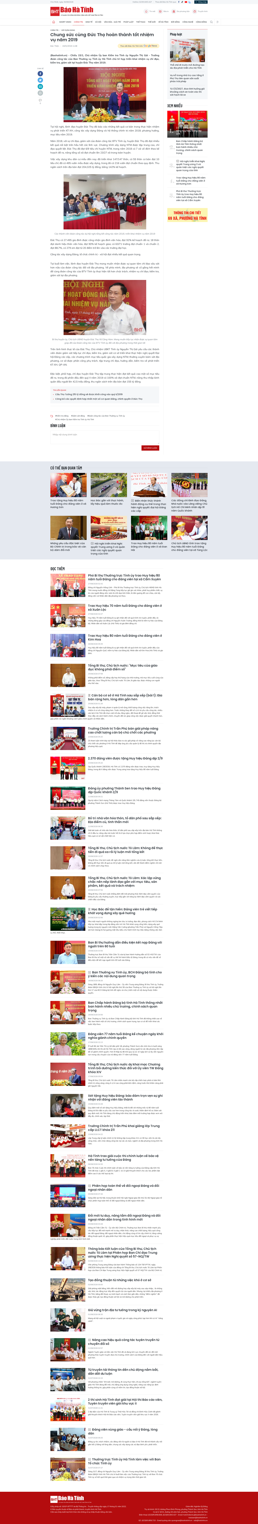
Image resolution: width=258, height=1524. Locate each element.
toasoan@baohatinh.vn (198, 1517)
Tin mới (152, 11)
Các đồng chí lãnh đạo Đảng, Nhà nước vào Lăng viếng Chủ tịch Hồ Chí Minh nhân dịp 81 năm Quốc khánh (189, 505)
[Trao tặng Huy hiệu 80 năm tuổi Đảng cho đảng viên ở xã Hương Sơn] (68, 485)
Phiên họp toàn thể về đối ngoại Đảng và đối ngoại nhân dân (123, 1188)
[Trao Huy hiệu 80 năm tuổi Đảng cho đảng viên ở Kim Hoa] (67, 645)
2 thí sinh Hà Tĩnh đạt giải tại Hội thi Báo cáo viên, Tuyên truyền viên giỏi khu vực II (125, 1402)
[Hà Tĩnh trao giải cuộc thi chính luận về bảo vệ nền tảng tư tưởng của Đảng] (67, 1165)
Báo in (166, 11)
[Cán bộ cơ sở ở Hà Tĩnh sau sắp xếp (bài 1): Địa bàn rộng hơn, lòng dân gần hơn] (67, 705)
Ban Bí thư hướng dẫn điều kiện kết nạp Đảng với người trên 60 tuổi (125, 944)
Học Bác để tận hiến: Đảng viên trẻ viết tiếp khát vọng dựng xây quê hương (122, 911)
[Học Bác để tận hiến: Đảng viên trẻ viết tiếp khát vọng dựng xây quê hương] (67, 919)
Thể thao (140, 22)
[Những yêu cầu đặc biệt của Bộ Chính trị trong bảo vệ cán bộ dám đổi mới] (68, 528)
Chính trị (78, 22)
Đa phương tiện (183, 11)
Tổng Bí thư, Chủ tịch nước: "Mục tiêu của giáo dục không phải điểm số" (122, 667)
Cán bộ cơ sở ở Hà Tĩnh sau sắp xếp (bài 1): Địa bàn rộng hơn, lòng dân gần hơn (125, 697)
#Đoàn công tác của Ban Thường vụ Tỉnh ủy (106, 416)
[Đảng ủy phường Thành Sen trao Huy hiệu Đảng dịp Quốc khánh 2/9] (67, 798)
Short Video (65, 22)
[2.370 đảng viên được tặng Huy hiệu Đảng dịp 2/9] (67, 768)
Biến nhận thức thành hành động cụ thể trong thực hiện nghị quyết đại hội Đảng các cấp (148, 506)
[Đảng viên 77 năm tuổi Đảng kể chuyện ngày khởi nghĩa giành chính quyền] (67, 1044)
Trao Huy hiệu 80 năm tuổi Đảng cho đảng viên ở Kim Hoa (125, 638)
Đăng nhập (202, 2)
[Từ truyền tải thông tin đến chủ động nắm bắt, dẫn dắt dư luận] (67, 1379)
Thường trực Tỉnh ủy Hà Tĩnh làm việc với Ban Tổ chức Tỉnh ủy (124, 1461)
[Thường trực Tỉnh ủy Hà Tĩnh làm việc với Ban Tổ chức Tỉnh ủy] (67, 1469)
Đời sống (175, 22)
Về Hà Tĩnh (163, 22)
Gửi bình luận (150, 448)
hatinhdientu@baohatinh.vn (194, 1515)
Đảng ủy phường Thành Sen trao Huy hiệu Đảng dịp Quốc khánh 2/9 (124, 790)
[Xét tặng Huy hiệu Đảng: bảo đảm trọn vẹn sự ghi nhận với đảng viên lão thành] (67, 1105)
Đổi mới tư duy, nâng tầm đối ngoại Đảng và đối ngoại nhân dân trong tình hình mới (124, 1217)
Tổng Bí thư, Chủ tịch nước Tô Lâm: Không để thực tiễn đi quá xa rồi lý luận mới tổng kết (125, 850)
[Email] (40, 86)
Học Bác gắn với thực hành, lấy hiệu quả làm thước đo (107, 502)
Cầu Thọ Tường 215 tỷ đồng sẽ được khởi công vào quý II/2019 (89, 394)
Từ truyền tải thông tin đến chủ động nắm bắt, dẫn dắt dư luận (123, 1372)
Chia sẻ (40, 68)
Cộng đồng (201, 22)
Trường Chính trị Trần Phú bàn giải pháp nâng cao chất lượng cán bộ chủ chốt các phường (123, 730)
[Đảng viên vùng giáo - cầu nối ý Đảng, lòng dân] (67, 1439)
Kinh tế (89, 22)
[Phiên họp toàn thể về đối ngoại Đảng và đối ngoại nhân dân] (67, 1195)
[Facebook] (179, 2)
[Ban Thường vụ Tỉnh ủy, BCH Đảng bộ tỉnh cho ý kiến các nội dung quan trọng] (67, 982)
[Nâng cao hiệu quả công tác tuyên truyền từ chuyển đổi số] (67, 1349)
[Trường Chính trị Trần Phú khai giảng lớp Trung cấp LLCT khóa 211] (67, 1135)
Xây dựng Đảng (68, 30)
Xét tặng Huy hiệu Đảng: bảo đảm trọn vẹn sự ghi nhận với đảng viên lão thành (125, 1098)
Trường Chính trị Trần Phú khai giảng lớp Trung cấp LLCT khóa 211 (124, 1128)
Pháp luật (128, 22)
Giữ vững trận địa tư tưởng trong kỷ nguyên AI (122, 1310)
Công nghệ (187, 22)
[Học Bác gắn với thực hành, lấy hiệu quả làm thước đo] (109, 485)
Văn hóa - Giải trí (112, 22)
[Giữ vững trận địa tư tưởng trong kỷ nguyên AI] (67, 1320)
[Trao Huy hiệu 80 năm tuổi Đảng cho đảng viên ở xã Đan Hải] (149, 528)
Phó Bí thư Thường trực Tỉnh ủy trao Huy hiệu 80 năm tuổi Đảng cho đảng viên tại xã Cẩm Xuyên (190, 196)
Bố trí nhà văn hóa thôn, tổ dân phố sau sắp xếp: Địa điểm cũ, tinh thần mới (125, 820)
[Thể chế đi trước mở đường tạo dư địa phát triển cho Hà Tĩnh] (187, 50)
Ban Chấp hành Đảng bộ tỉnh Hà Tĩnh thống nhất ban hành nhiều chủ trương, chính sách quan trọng (189, 147)
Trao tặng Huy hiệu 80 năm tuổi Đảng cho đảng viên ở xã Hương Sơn (190, 180)
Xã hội (98, 22)
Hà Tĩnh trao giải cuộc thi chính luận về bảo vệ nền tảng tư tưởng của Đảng (123, 1158)
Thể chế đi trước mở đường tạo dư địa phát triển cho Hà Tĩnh (187, 66)
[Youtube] (186, 2)
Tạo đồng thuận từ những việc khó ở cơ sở (119, 1280)
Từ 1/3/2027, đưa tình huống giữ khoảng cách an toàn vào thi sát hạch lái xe (187, 91)
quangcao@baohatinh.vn (181, 1520)
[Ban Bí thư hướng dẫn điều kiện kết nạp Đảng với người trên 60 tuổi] (67, 952)
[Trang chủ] (54, 22)
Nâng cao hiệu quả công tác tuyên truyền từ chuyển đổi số (123, 1342)
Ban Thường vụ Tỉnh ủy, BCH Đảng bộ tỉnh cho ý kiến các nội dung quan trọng (125, 974)
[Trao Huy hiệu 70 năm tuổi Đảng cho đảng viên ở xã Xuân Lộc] (67, 615)
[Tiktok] (182, 2)
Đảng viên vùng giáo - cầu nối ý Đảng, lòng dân (122, 1431)
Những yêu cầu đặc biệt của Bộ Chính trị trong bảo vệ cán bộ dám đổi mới (68, 547)
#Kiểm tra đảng (61, 416)
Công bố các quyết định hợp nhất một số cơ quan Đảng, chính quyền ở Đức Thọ (98, 399)
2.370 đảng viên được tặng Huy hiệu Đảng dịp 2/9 (189, 130)
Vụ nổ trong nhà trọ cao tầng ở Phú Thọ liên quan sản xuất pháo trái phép (187, 78)
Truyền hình (203, 11)
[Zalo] (190, 2)
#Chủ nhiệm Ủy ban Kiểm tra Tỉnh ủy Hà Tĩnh (74, 419)
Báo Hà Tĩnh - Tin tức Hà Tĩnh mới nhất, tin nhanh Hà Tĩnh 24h (77, 11)
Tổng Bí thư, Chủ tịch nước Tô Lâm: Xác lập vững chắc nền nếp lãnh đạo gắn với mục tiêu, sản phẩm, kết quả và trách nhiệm (124, 882)
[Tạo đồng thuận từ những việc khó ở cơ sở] (67, 1290)
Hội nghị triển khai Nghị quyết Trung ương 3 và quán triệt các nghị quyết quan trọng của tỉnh (190, 166)
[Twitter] (40, 80)
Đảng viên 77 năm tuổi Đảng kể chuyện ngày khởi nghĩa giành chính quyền (125, 1036)
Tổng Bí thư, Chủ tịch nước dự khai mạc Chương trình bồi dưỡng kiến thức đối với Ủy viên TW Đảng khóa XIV (125, 1068)
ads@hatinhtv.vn (201, 1520)
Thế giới (152, 22)
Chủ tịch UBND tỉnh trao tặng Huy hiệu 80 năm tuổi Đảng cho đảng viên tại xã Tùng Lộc (189, 547)
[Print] (40, 93)
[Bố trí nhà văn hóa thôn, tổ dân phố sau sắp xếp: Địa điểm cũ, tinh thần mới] (67, 828)
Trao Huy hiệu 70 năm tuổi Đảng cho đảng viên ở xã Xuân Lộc (125, 608)
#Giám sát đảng (78, 416)
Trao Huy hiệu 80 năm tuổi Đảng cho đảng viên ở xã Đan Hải (149, 547)
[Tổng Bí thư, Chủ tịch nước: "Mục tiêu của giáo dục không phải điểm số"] (67, 675)
